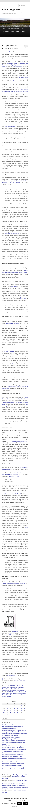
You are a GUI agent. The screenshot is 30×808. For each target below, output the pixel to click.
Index (23, 28)
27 (7, 712)
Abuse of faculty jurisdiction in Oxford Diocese (14, 749)
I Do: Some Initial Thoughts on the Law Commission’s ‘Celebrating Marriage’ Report (15, 787)
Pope (22, 687)
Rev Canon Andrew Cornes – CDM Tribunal (13, 747)
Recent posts (6, 31)
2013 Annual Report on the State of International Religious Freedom (15, 91)
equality (7, 693)
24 (21, 710)
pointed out (15, 631)
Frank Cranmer (17, 51)
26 (4, 712)
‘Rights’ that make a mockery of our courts (13, 583)
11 (24, 707)
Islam (11, 687)
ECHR (8, 687)
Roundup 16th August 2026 (9, 739)
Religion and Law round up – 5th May (10, 47)
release (18, 86)
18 (24, 708)
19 (4, 710)
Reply (9, 696)
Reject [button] (25, 803)
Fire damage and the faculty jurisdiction (12, 726)
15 (14, 708)
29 (14, 712)
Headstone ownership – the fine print (11, 725)
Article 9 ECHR (9, 692)
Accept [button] (19, 803)
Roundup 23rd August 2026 (9, 728)
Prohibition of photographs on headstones (13, 763)
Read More (15, 806)
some (26, 527)
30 (17, 712)
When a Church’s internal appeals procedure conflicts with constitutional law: (13, 742)
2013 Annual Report (10, 126)
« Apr (7, 714)
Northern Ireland (17, 687)
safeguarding (22, 689)
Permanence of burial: (15, 768)
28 (11, 712)
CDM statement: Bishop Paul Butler (11, 737)
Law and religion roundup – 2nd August (12, 754)
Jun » (21, 714)
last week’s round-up (9, 351)
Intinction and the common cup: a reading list (14, 767)
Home (4, 28)
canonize (6, 369)
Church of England (23, 692)
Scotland (14, 690)
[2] (3, 679)
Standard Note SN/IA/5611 (12, 323)
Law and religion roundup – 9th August (12, 746)
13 (7, 708)
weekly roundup (20, 690)
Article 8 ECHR (10, 686)
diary (13, 363)
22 (14, 710)
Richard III (4, 689)
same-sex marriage (7, 690)
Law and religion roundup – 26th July (12, 765)
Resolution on (9, 63)
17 (21, 708)
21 (11, 710)
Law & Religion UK (11, 9)
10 (21, 707)
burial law (16, 686)
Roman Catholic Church (13, 689)
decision (10, 635)
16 (17, 708)
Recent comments (15, 31)
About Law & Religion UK (13, 28)
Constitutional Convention (12, 233)
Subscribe (5, 35)
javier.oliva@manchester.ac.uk (16, 434)
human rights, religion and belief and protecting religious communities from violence (15, 64)
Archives (24, 31)
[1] (3, 673)
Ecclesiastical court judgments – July (12, 756)
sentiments (13, 413)
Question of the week (13, 476)
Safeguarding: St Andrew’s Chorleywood (12, 761)
